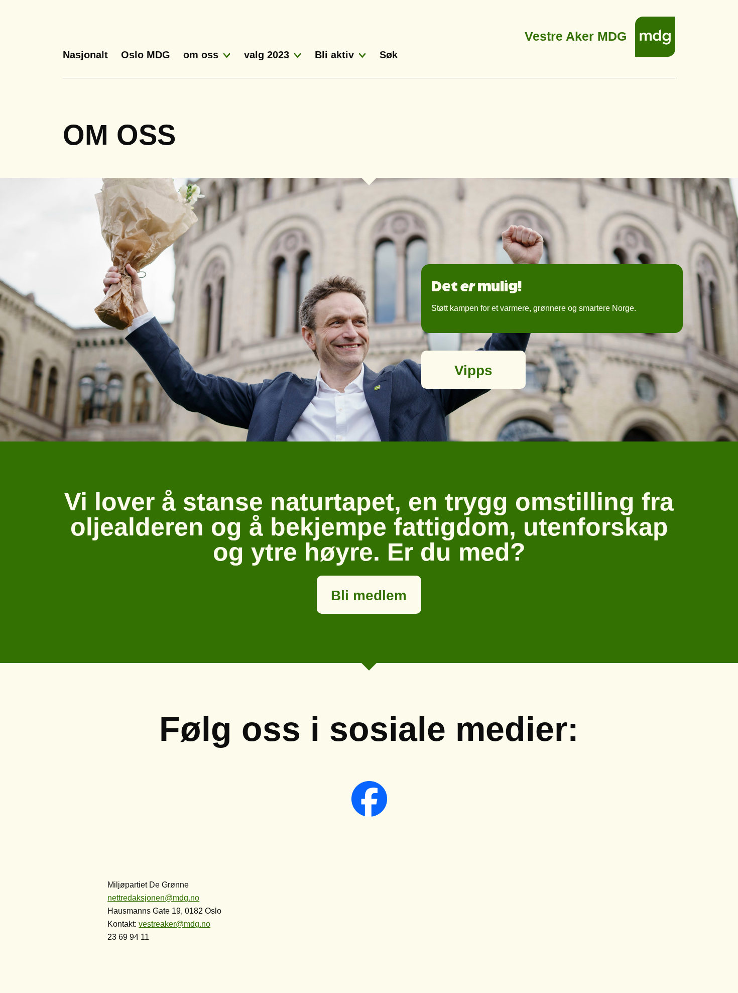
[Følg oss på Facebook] (369, 814)
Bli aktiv (334, 54)
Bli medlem (369, 595)
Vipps (473, 370)
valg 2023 (266, 54)
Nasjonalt (85, 54)
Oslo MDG (145, 54)
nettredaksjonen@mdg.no (153, 898)
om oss (200, 54)
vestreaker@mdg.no (174, 924)
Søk (389, 54)
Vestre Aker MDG (576, 33)
